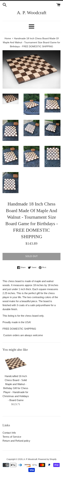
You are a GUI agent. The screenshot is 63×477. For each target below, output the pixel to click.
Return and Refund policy (16, 440)
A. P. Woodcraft (31, 12)
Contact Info (9, 432)
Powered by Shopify (47, 459)
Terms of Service (12, 436)
